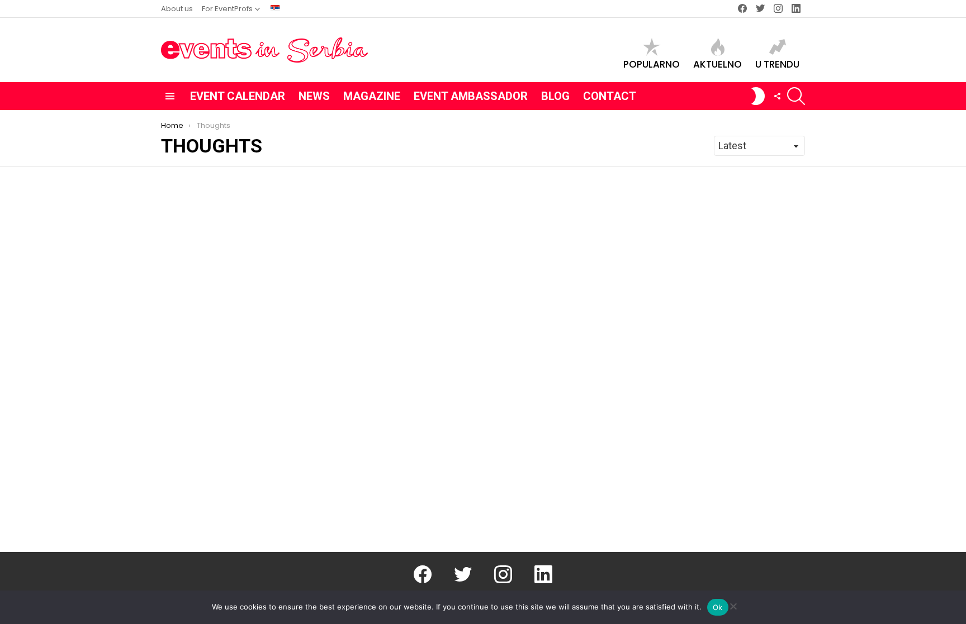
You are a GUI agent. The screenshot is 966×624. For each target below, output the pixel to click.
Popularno (651, 64)
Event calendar (237, 96)
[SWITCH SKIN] (758, 96)
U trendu (777, 64)
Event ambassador (471, 96)
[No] (733, 605)
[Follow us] (777, 96)
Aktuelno (717, 64)
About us (177, 8)
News (314, 96)
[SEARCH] (796, 96)
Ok (718, 607)
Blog (555, 96)
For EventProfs (227, 8)
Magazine (371, 96)
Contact (609, 96)
